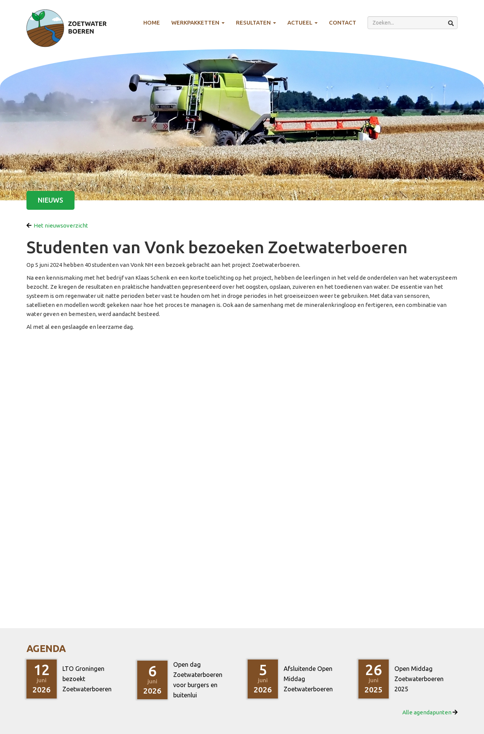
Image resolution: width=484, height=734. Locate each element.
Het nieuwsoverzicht (59, 225)
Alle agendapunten (427, 712)
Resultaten (254, 22)
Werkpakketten (196, 22)
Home (151, 22)
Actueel (300, 22)
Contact (342, 22)
